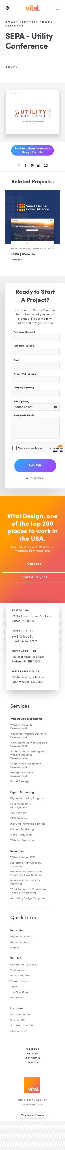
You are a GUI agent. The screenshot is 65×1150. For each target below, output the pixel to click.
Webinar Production (22, 840)
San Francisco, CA (26, 671)
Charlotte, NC (22, 631)
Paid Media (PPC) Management (21, 806)
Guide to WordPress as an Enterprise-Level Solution (26, 873)
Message (24, 415)
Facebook (32, 1049)
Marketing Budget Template (27, 898)
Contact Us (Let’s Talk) (23, 964)
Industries (17, 930)
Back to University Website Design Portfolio (32, 150)
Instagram (32, 1058)
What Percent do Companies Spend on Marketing (28, 891)
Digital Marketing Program (27, 798)
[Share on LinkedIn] (38, 165)
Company (24, 388)
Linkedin (32, 1063)
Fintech (15, 947)
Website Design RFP (22, 857)
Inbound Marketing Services (28, 824)
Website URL (25, 374)
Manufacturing (19, 942)
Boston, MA (20, 610)
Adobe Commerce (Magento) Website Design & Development (28, 755)
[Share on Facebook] (25, 165)
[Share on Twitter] (19, 165)
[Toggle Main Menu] (57, 8)
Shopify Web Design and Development (25, 765)
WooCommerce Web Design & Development (28, 745)
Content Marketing (22, 829)
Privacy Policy (19, 981)
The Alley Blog (19, 992)
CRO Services (18, 818)
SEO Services (18, 813)
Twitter (32, 1054)
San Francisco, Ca (21, 1025)
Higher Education (21, 936)
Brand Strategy (19, 781)
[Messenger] (32, 165)
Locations (16, 1008)
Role (21, 402)
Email (16, 360)
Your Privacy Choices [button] (32, 1115)
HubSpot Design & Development (21, 774)
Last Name (24, 346)
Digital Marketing (22, 792)
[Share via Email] (45, 165)
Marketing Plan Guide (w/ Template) (26, 865)
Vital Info (16, 958)
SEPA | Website (22, 254)
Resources (17, 851)
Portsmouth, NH (24, 651)
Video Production (21, 835)
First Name (25, 332)
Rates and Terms (20, 975)
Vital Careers (18, 970)
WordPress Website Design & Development (28, 736)
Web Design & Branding (26, 719)
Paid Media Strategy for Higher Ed (25, 882)
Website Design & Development (21, 727)
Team (13, 987)
